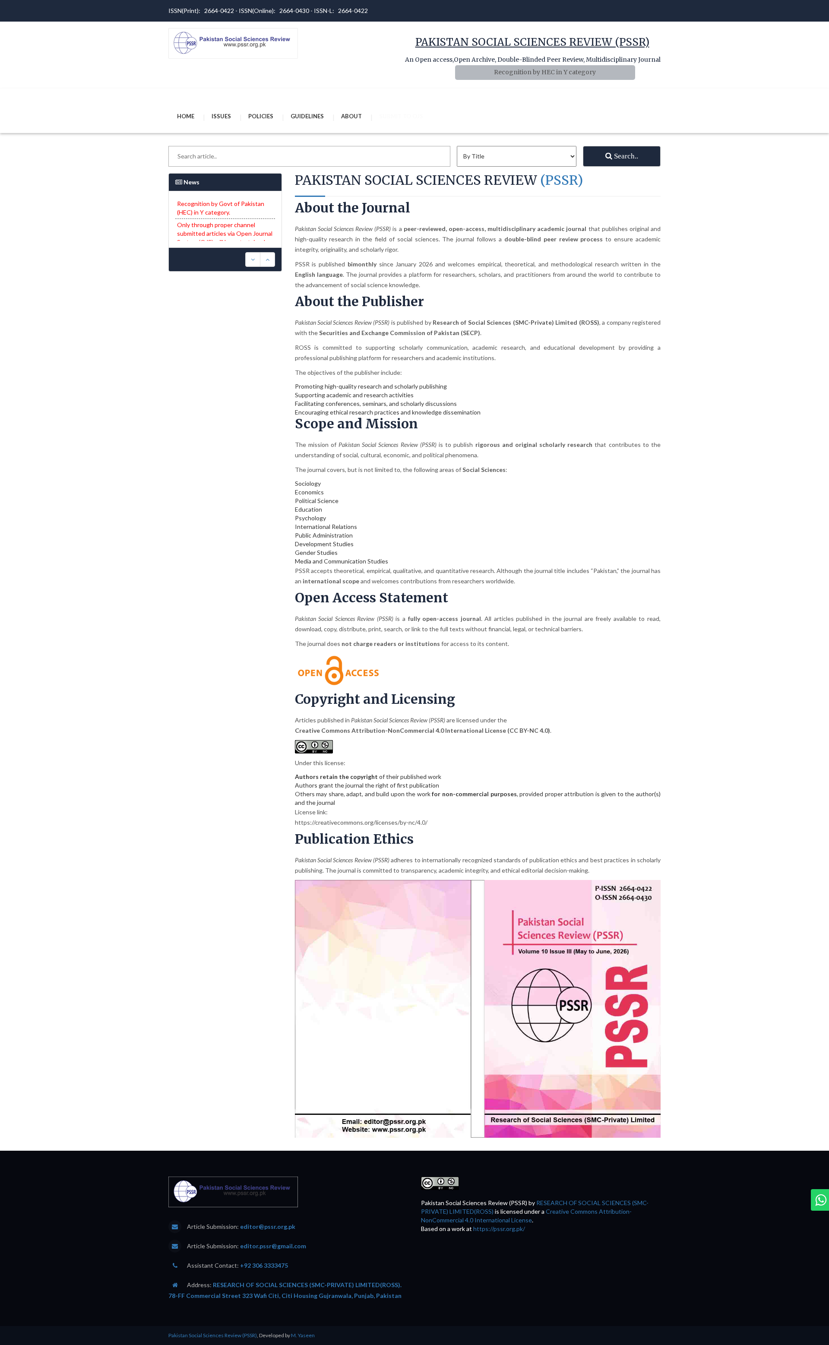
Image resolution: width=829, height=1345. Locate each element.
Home (185, 116)
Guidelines (307, 116)
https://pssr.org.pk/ (499, 1228)
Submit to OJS (401, 116)
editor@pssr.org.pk (267, 1226)
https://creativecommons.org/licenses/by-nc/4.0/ (361, 822)
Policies (260, 116)
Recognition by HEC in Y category (545, 72)
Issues (221, 116)
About (351, 116)
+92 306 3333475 (264, 1265)
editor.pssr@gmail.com (273, 1246)
